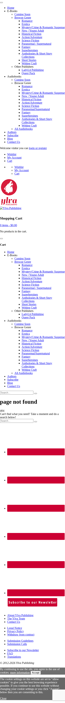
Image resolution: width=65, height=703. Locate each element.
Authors (11, 132)
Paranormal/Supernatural (36, 109)
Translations (14, 656)
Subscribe (12, 135)
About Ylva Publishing (20, 615)
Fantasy (26, 47)
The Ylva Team (16, 618)
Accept (35, 672)
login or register (38, 148)
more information (20, 672)
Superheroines (30, 50)
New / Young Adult (33, 30)
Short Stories (29, 60)
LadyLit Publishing (33, 69)
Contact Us (13, 141)
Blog (10, 138)
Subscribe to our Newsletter (23, 650)
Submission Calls (17, 644)
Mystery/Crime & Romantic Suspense (43, 27)
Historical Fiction (31, 33)
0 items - (8, 225)
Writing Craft (29, 63)
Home (10, 7)
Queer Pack (28, 73)
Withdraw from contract (20, 634)
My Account (14, 157)
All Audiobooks (23, 128)
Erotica (26, 24)
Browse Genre (22, 17)
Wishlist (11, 154)
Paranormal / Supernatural (36, 43)
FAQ (10, 653)
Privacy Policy (15, 631)
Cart (9, 160)
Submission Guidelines (20, 640)
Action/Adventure (32, 37)
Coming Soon (22, 14)
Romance (27, 20)
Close (3, 698)
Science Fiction (30, 40)
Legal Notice (14, 628)
